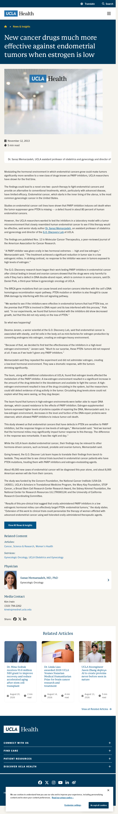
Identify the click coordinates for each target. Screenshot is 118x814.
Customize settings (72, 805)
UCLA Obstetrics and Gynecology (46, 557)
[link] (15, 619)
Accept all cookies (98, 805)
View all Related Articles (95, 708)
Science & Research (23, 546)
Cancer (8, 546)
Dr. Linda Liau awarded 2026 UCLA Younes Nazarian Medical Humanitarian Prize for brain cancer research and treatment (57, 676)
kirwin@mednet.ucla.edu (17, 609)
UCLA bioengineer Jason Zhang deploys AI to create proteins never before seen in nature (94, 673)
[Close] (108, 790)
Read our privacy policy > (63, 797)
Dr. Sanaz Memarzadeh (58, 228)
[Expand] (110, 743)
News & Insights (21, 26)
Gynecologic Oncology (15, 557)
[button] (88, 4)
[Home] (5, 26)
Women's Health (44, 546)
